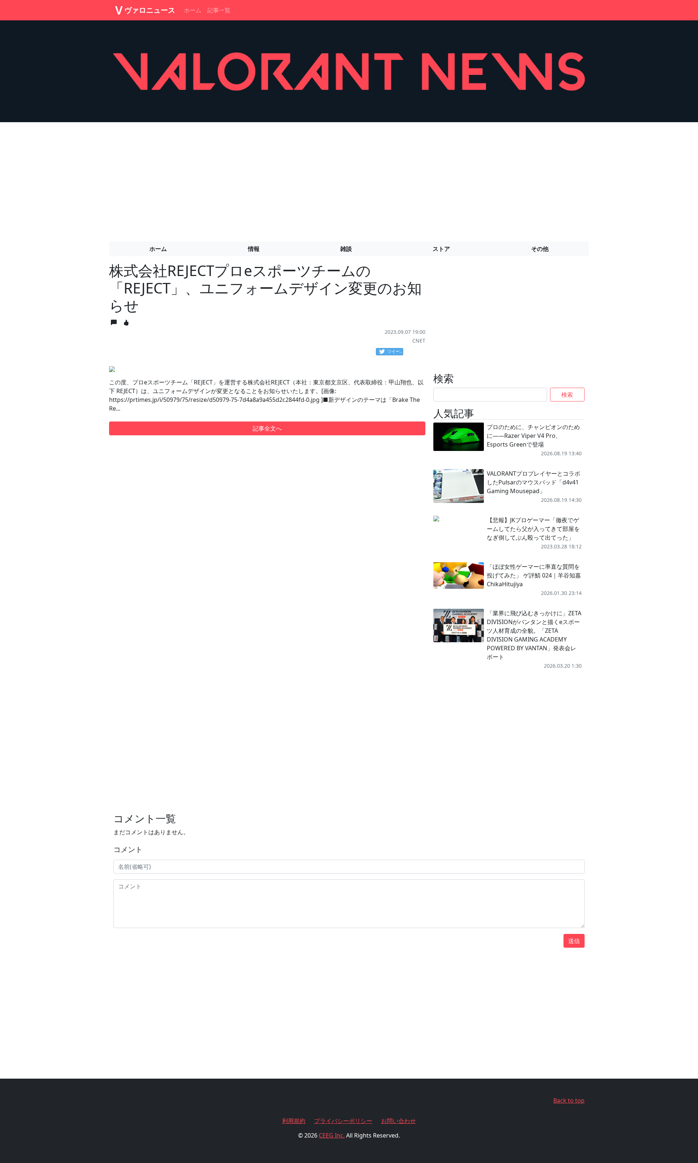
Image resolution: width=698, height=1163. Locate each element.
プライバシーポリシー (343, 1121)
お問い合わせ (398, 1121)
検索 (567, 395)
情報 (254, 249)
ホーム (192, 10)
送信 (574, 941)
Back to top (569, 1100)
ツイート (395, 351)
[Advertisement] (349, 179)
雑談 (346, 249)
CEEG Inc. (332, 1135)
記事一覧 (218, 10)
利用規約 (293, 1121)
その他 (540, 249)
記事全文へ (267, 428)
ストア (441, 249)
